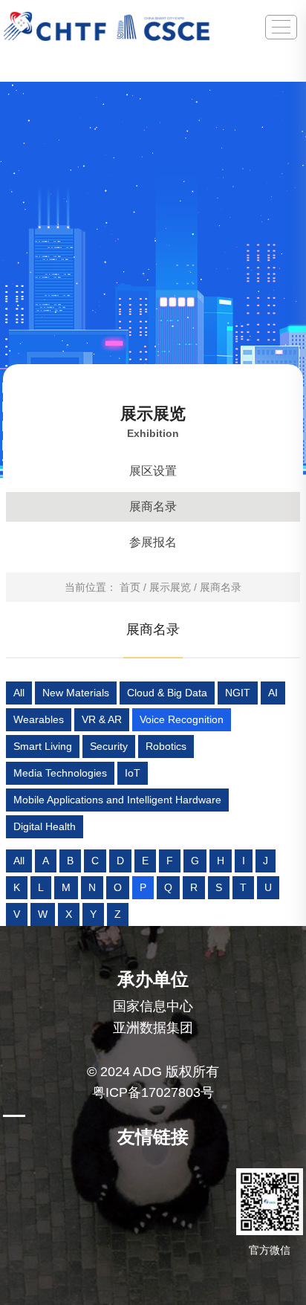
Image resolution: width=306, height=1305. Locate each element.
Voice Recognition (182, 719)
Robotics (166, 746)
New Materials (75, 693)
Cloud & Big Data (167, 693)
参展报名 (153, 542)
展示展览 (170, 587)
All (19, 693)
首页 (130, 587)
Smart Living (42, 746)
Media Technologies (60, 773)
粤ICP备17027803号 (153, 1092)
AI (273, 693)
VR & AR (102, 719)
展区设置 (153, 470)
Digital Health (44, 826)
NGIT (237, 693)
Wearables (38, 719)
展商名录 (153, 506)
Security (109, 746)
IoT (132, 773)
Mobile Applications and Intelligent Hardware (117, 800)
